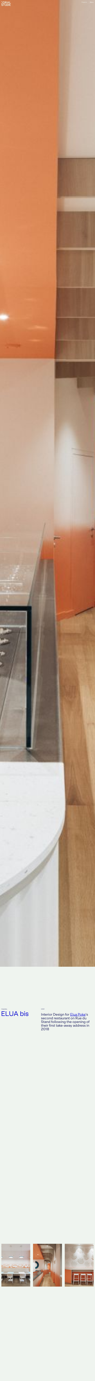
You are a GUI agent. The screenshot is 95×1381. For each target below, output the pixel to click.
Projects (84, 2)
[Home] (6, 3)
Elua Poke (78, 1015)
